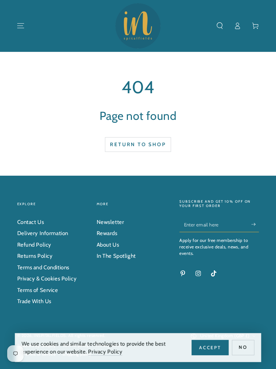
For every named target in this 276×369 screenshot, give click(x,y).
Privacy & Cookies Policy (47, 278)
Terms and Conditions (43, 267)
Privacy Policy (105, 351)
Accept (211, 347)
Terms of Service (37, 290)
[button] (220, 25)
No (244, 347)
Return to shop (138, 144)
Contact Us (30, 222)
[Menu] (20, 25)
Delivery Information (42, 233)
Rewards (107, 233)
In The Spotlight (116, 255)
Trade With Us (34, 301)
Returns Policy (35, 255)
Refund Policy (34, 244)
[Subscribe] (255, 224)
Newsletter (110, 222)
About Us (108, 244)
